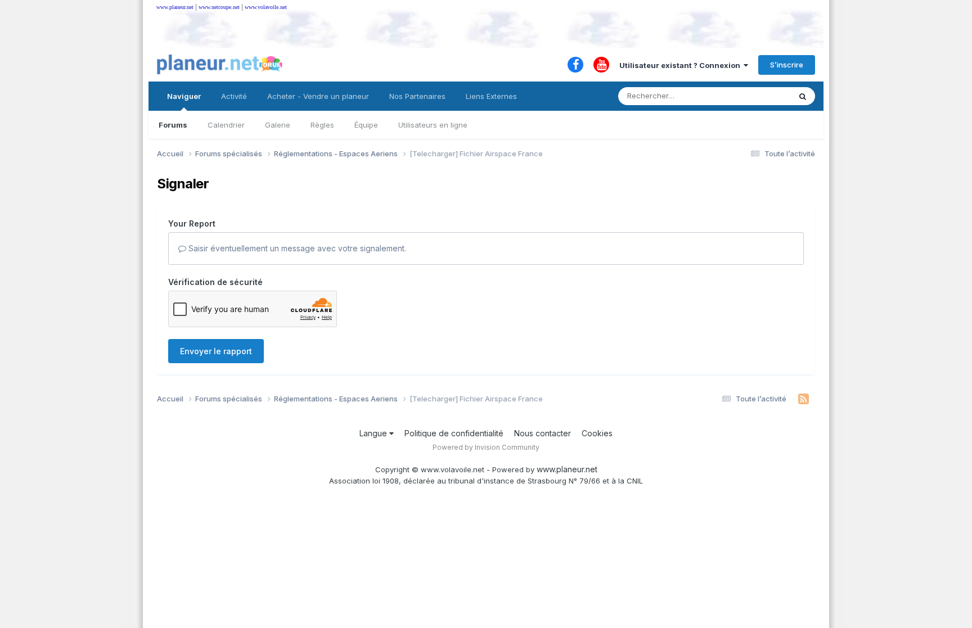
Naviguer (184, 96)
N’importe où (753, 96)
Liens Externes (491, 96)
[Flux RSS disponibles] (803, 399)
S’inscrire (786, 64)
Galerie (277, 124)
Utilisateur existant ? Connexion (681, 65)
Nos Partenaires (417, 96)
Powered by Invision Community (486, 447)
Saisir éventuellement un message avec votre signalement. (296, 248)
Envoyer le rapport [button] (216, 351)
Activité (234, 96)
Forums (173, 124)
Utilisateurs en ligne (432, 124)
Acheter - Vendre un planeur (318, 96)
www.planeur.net (175, 7)
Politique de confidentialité (453, 433)
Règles (322, 124)
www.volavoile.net (266, 7)
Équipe (366, 124)
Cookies (597, 433)
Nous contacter (542, 433)
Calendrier (226, 124)
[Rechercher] (802, 96)
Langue (374, 433)
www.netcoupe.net (219, 7)
